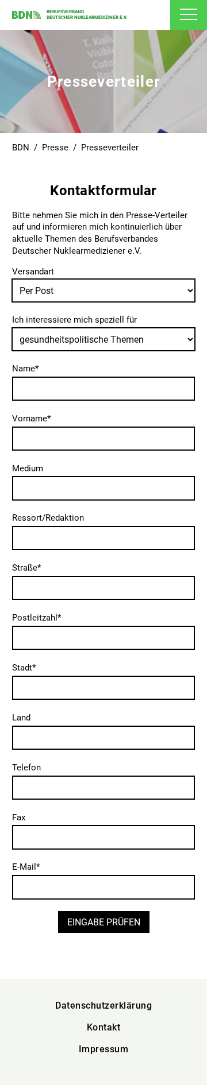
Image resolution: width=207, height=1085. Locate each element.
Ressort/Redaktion (48, 518)
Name (25, 368)
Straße (26, 568)
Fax (18, 817)
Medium (27, 468)
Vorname (31, 418)
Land (21, 717)
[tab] (188, 15)
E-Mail (26, 867)
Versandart (33, 271)
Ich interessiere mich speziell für (74, 320)
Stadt (24, 667)
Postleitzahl (36, 618)
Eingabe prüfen (103, 922)
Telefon (26, 767)
